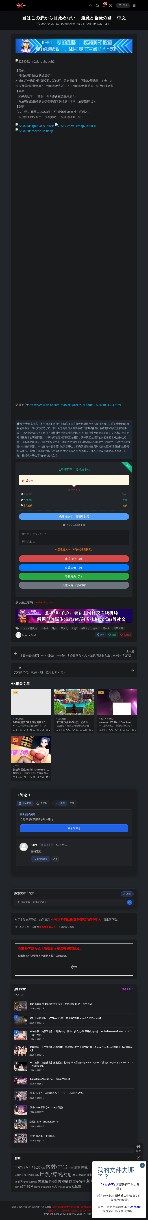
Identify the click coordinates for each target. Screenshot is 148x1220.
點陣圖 (76, 1186)
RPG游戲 (64, 23)
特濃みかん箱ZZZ (90, 628)
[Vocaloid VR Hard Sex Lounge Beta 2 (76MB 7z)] (117, 702)
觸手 (23, 1186)
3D (102, 718)
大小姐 (44, 628)
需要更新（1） (74, 576)
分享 (102, 634)
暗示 (25, 1181)
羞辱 (90, 1181)
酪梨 (55, 1187)
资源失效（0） (74, 568)
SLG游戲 (62, 718)
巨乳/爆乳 (51, 1174)
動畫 (84, 1167)
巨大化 (64, 628)
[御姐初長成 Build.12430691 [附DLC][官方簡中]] (31, 749)
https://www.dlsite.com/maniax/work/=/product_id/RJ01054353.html (74, 405)
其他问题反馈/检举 (74, 585)
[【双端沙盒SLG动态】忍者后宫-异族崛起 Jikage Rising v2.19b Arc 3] (74, 702)
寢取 (37, 1175)
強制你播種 (79, 1175)
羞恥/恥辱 (79, 1181)
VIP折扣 (75, 490)
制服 (70, 1167)
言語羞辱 (118, 628)
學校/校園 (29, 1175)
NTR (29, 1166)
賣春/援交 (38, 1187)
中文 (72, 23)
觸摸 (30, 1186)
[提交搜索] (129, 902)
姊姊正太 (19, 1175)
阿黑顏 (62, 1186)
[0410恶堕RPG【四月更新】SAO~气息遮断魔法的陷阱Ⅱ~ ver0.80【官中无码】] (31, 702)
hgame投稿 (29, 635)
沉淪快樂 (33, 1181)
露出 (68, 1186)
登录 (125, 5)
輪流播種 (47, 1187)
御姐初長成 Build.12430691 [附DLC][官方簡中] (31, 771)
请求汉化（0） (74, 559)
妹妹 (54, 628)
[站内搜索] (97, 5)
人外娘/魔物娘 (29, 628)
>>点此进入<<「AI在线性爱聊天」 (74, 549)
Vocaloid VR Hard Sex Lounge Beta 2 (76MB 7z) (116, 723)
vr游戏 (110, 718)
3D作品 (20, 1167)
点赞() (127, 634)
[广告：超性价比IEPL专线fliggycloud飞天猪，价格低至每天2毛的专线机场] (74, 47)
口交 (92, 1167)
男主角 (106, 628)
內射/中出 (57, 1166)
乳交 (37, 1167)
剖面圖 (76, 1167)
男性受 (53, 1181)
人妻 (43, 1167)
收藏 (114, 634)
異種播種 (65, 1181)
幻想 (74, 628)
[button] (90, 5)
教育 (20, 1181)
